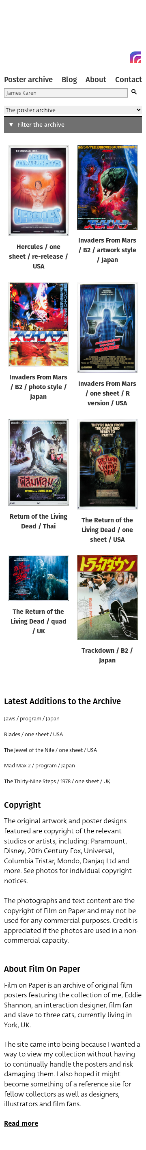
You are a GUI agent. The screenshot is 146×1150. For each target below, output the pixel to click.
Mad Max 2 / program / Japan (39, 765)
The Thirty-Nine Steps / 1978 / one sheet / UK (57, 781)
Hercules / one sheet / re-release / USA (38, 257)
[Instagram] (135, 57)
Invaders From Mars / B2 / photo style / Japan (38, 387)
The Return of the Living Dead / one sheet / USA (107, 530)
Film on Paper (22, 33)
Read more (21, 1123)
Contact (128, 79)
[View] (38, 192)
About (96, 79)
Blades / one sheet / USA (33, 734)
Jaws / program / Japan (32, 718)
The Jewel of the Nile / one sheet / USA (50, 750)
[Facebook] (121, 57)
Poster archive (28, 79)
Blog (69, 79)
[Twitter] (106, 57)
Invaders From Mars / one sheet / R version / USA (107, 394)
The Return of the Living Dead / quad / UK (39, 622)
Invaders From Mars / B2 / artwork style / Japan (107, 251)
